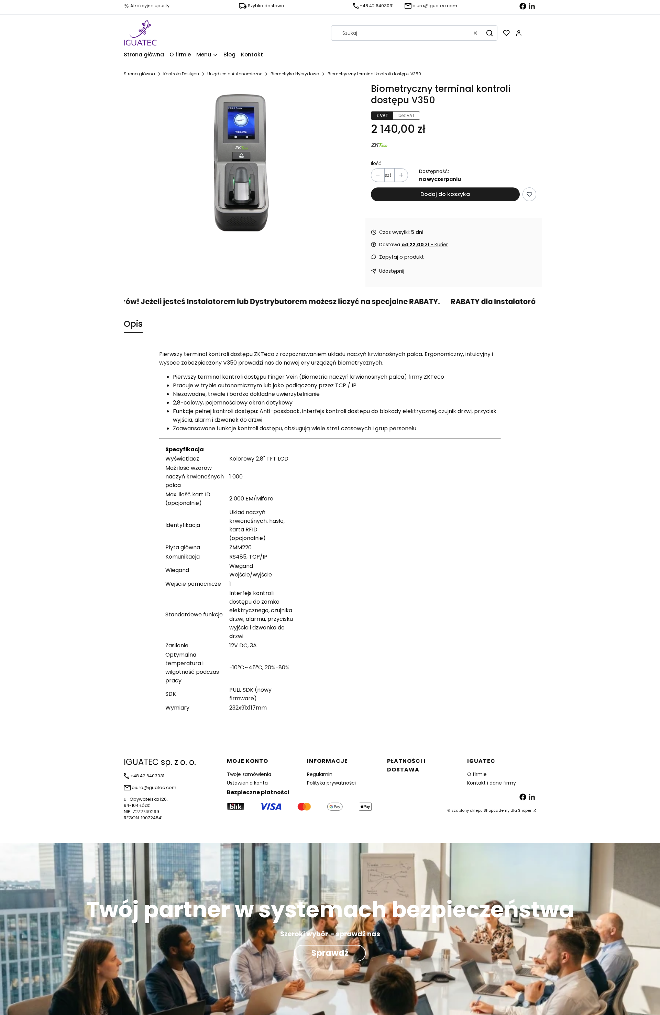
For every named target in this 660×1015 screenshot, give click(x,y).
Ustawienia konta (247, 782)
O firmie (477, 774)
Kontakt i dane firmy (491, 782)
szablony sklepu (467, 810)
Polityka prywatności (331, 782)
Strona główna (139, 74)
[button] (489, 33)
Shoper (524, 810)
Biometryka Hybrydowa (295, 74)
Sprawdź (330, 953)
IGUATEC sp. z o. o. (160, 762)
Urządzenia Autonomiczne (234, 74)
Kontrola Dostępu (181, 74)
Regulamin (319, 774)
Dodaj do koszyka (445, 194)
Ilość (376, 163)
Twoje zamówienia (249, 774)
